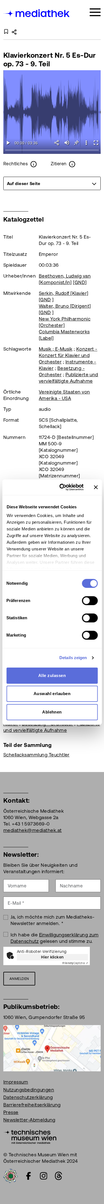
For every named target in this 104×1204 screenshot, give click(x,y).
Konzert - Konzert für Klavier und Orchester (68, 355)
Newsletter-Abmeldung (29, 1120)
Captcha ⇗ (75, 963)
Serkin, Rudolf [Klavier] (63, 293)
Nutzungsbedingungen (28, 1090)
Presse (11, 1112)
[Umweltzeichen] (10, 1175)
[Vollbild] (96, 143)
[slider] (52, 150)
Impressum (15, 1082)
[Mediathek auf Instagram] (43, 1176)
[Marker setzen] (76, 143)
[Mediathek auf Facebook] (28, 1176)
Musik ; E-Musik (55, 349)
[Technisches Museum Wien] (29, 1136)
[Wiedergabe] (8, 143)
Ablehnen (52, 712)
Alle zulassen (52, 675)
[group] (52, 183)
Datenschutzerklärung (28, 1097)
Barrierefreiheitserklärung (31, 1105)
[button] (86, 143)
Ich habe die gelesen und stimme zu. (55, 938)
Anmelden (19, 979)
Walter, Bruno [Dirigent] (65, 306)
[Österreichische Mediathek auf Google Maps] (52, 1048)
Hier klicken (52, 957)
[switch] (90, 600)
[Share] (57, 143)
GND (80, 282)
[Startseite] (36, 13)
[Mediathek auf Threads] (58, 1176)
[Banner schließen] (96, 487)
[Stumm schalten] (67, 143)
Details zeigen (73, 657)
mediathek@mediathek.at (32, 830)
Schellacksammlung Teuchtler (36, 755)
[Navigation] (95, 12)
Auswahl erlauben (52, 693)
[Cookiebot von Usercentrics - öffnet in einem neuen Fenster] (61, 487)
